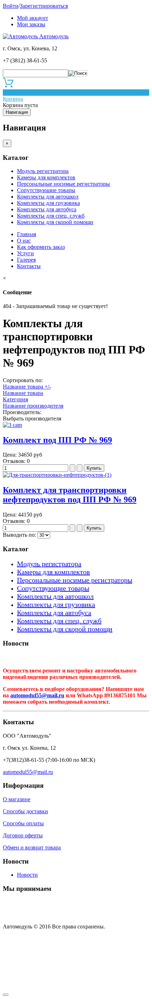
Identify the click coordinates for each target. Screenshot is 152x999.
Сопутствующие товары (46, 190)
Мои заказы (31, 24)
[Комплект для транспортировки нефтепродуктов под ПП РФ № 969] (57, 475)
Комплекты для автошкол (47, 197)
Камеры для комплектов (46, 177)
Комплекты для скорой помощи (55, 222)
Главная (26, 234)
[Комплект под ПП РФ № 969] (12, 425)
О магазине (16, 799)
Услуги (25, 253)
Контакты (29, 266)
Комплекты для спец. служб (50, 216)
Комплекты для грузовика (48, 203)
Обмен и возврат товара (32, 847)
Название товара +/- (27, 387)
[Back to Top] (5, 995)
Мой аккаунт (32, 18)
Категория (15, 399)
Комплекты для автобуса (46, 209)
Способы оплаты (23, 823)
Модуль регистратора (43, 171)
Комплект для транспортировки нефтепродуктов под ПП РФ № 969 (69, 494)
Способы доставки (25, 811)
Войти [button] (10, 6)
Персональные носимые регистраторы (63, 184)
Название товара (23, 393)
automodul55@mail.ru (37, 695)
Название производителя (33, 406)
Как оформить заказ (41, 247)
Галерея (26, 260)
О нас (24, 241)
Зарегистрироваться (44, 6)
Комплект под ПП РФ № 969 (57, 440)
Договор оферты (23, 835)
